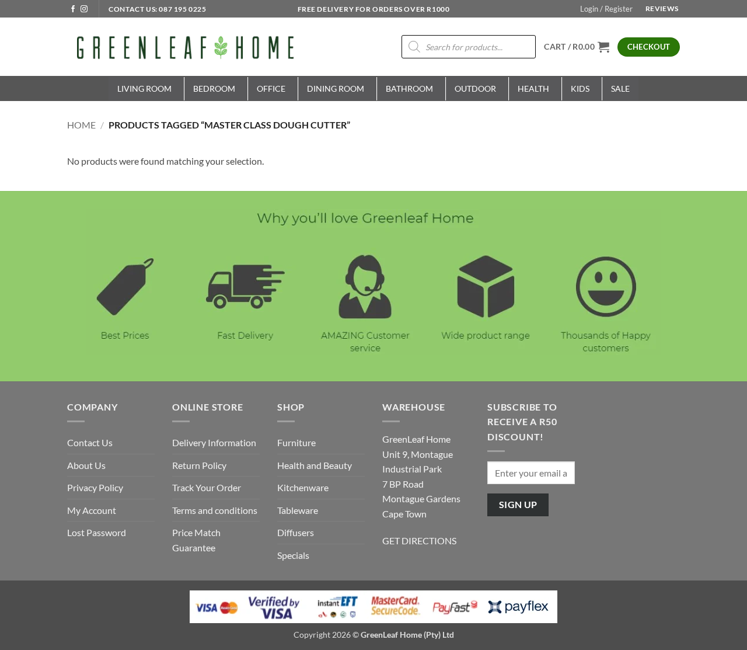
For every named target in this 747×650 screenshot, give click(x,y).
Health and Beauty (314, 465)
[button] (606, 9)
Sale (620, 88)
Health (533, 88)
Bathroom (409, 88)
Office (271, 88)
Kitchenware (303, 487)
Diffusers (295, 532)
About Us (86, 465)
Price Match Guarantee (196, 540)
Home (81, 124)
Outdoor (475, 88)
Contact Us (90, 442)
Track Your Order (206, 487)
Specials (293, 555)
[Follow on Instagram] (84, 9)
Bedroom (214, 88)
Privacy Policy (95, 487)
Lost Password (96, 532)
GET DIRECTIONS (419, 540)
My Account (91, 510)
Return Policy (199, 465)
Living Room (144, 88)
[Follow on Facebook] (72, 9)
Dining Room (335, 88)
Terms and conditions (214, 510)
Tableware (297, 510)
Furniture (296, 442)
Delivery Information (214, 442)
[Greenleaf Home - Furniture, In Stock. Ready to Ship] (184, 47)
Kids (580, 88)
